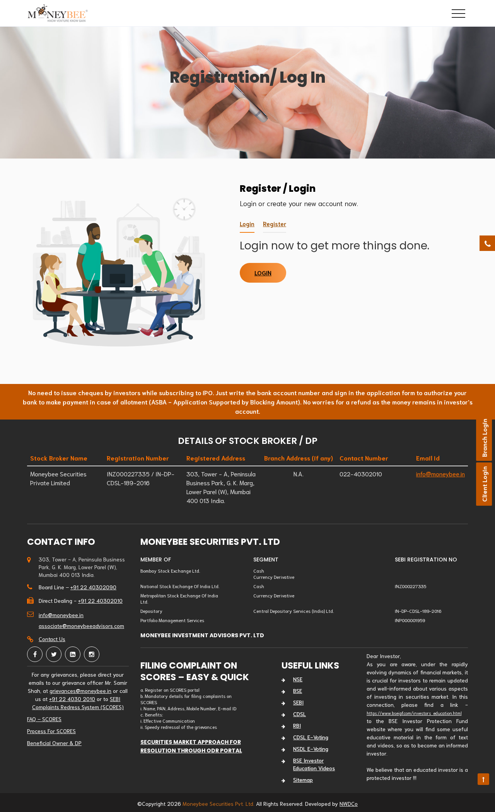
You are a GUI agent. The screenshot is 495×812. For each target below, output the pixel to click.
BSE (297, 690)
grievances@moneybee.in (80, 690)
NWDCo (349, 803)
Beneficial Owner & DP (54, 742)
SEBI (298, 702)
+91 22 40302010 (100, 600)
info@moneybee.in (440, 473)
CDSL (299, 713)
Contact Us (52, 638)
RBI (297, 725)
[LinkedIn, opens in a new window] (72, 654)
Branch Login (484, 438)
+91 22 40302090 (93, 586)
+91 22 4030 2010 (72, 698)
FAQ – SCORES (44, 718)
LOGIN (262, 272)
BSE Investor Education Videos (314, 764)
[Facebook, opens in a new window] (35, 654)
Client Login (484, 484)
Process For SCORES (51, 730)
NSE (297, 679)
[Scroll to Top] (483, 779)
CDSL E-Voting (310, 737)
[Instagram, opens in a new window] (91, 654)
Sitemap (303, 779)
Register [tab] (274, 223)
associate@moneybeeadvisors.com (81, 625)
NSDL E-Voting (310, 748)
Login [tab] (247, 223)
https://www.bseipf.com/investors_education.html (414, 713)
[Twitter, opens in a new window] (53, 654)
